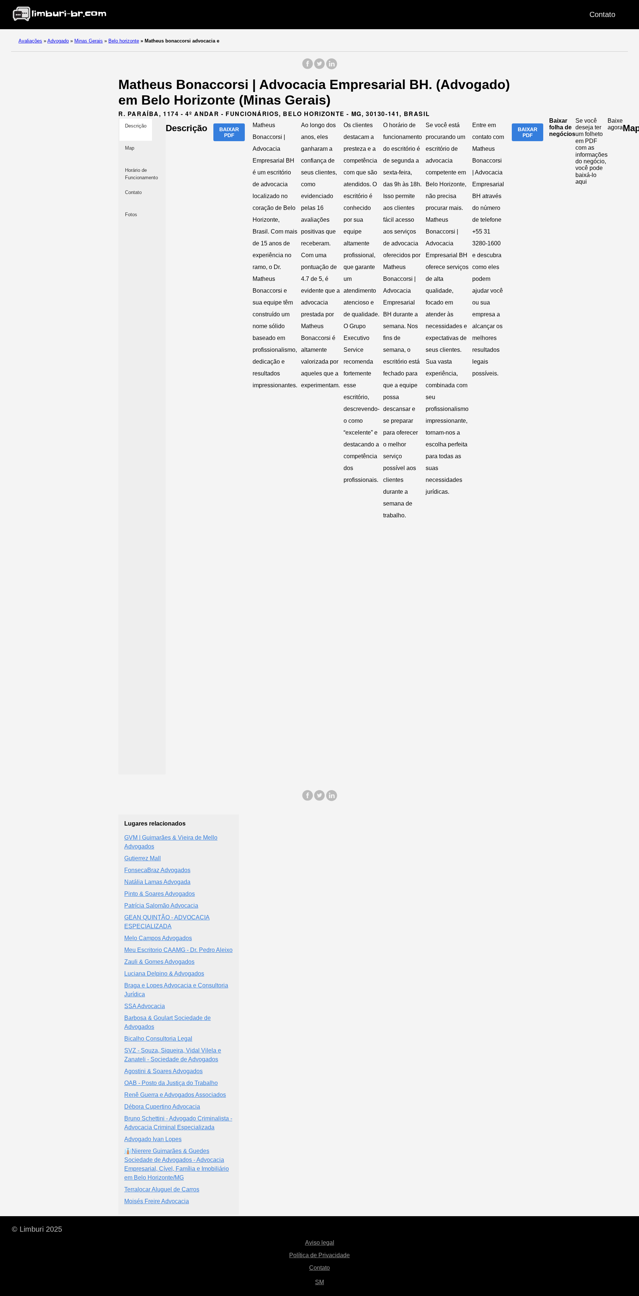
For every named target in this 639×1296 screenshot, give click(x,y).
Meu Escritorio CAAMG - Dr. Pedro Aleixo (178, 950)
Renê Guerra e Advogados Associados (175, 1095)
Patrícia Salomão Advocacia (161, 905)
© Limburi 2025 (37, 1229)
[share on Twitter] (319, 67)
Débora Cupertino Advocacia (162, 1106)
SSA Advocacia (144, 1006)
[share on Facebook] (308, 67)
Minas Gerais (88, 41)
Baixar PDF (229, 132)
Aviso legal (319, 1242)
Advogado (58, 41)
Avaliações (30, 41)
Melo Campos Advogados (158, 938)
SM (319, 1282)
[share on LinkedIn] (331, 67)
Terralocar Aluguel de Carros (161, 1189)
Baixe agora (615, 124)
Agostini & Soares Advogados (163, 1071)
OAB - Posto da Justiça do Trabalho (171, 1083)
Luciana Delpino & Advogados (164, 973)
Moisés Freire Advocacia (156, 1201)
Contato (602, 14)
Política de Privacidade (319, 1255)
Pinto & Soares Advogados (159, 894)
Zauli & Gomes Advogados (159, 962)
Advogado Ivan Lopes (153, 1139)
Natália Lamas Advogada (157, 882)
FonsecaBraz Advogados (157, 870)
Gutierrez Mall (142, 858)
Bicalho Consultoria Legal (158, 1038)
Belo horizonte (123, 41)
